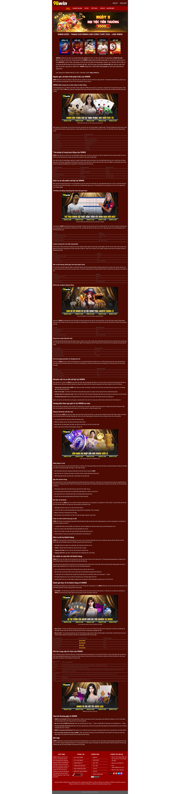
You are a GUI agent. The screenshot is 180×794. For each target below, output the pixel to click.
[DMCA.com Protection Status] (95, 776)
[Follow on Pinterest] (114, 773)
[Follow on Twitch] (121, 773)
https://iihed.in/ (94, 72)
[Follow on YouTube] (116, 773)
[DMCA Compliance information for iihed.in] (77, 774)
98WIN (68, 8)
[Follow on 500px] (119, 773)
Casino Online (77, 8)
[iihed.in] (60, 3)
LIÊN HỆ (102, 8)
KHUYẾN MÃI (110, 8)
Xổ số (86, 8)
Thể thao (94, 8)
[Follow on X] (111, 773)
